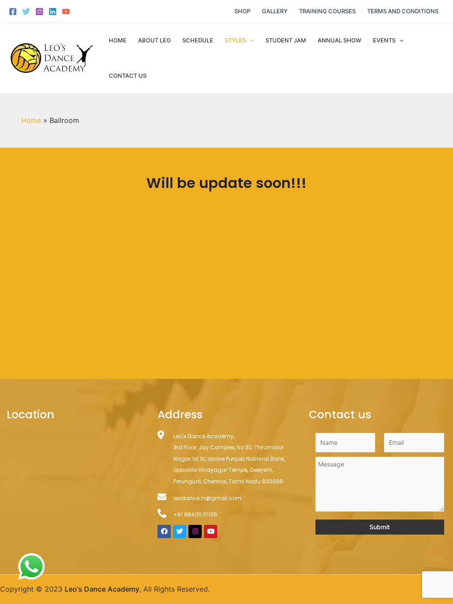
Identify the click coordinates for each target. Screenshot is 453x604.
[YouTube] (66, 11)
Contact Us (127, 75)
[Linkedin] (53, 11)
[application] (250, 40)
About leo (154, 40)
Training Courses (327, 11)
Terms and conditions (402, 11)
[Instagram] (39, 11)
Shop (242, 11)
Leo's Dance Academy (102, 589)
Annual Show (339, 40)
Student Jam (285, 40)
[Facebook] (13, 11)
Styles (235, 40)
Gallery (275, 11)
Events (384, 40)
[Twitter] (26, 11)
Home (118, 40)
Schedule (197, 40)
